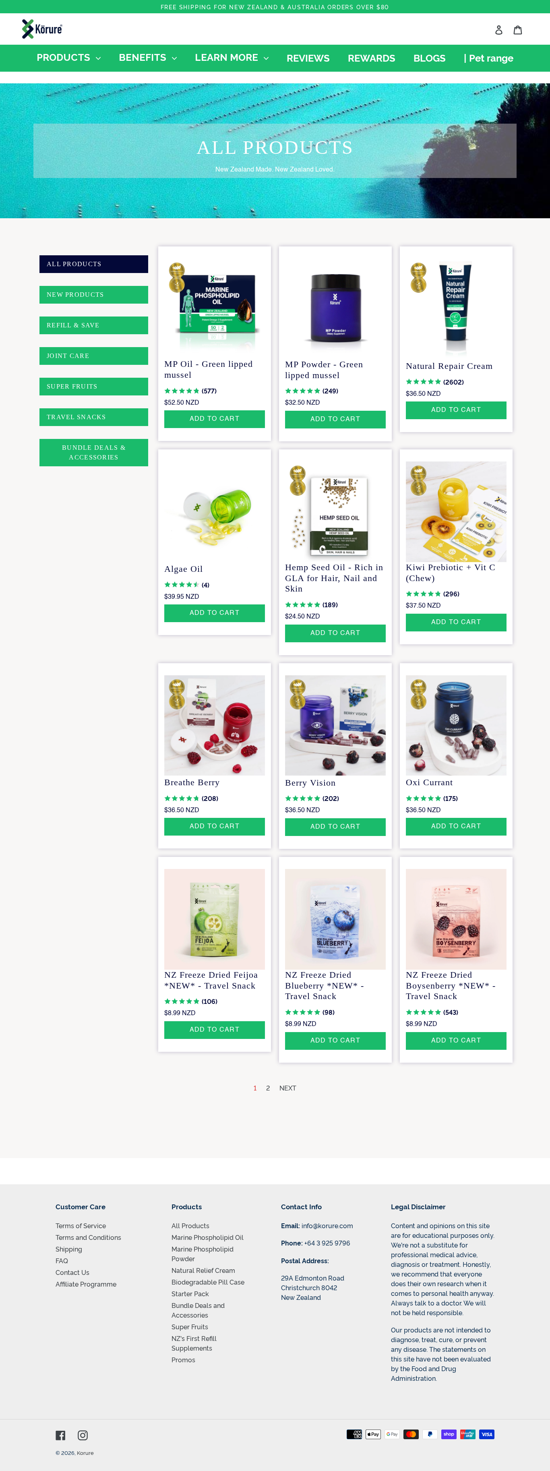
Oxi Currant (429, 782)
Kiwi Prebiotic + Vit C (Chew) (451, 572)
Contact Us (72, 1272)
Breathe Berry (192, 782)
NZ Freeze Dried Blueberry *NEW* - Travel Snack (324, 985)
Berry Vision (310, 783)
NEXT (287, 1087)
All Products (190, 1225)
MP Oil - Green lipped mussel (208, 369)
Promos (183, 1359)
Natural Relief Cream (203, 1270)
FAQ (62, 1260)
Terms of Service (81, 1225)
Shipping (69, 1248)
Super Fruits (190, 1326)
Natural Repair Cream (449, 366)
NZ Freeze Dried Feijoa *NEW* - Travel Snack (211, 980)
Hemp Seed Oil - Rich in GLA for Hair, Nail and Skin (334, 578)
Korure (85, 1452)
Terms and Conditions (88, 1237)
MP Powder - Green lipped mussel (324, 369)
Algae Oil (183, 569)
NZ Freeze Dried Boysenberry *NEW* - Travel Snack (451, 985)
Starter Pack (190, 1293)
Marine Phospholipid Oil (208, 1237)
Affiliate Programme (86, 1283)
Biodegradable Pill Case (208, 1281)
